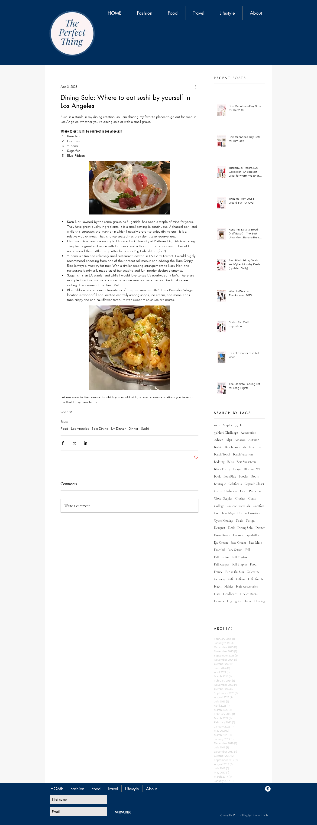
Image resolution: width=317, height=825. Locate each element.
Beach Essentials (235, 447)
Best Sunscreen (246, 462)
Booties (244, 476)
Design (250, 521)
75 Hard (240, 425)
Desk (231, 528)
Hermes (219, 601)
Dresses (238, 535)
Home (247, 601)
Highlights (234, 601)
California (235, 484)
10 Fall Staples (223, 425)
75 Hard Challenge (226, 433)
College (219, 506)
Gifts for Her (256, 579)
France (218, 572)
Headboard (230, 594)
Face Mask (255, 543)
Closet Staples (223, 498)
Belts (230, 462)
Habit (218, 586)
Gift (230, 579)
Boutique (220, 484)
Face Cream (238, 543)
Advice (218, 440)
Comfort (258, 506)
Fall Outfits (239, 557)
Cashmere (230, 491)
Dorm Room (222, 535)
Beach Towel (222, 454)
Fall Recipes (222, 564)
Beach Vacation (243, 454)
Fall (247, 550)
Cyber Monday (223, 521)
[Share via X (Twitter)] (74, 443)
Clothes (240, 498)
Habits (228, 586)
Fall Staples (239, 564)
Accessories (248, 433)
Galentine (253, 572)
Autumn (253, 440)
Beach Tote (256, 447)
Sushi (145, 429)
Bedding (219, 462)
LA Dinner (118, 429)
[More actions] (195, 86)
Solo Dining (100, 429)
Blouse (237, 469)
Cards (218, 491)
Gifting (240, 579)
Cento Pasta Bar (250, 491)
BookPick (229, 476)
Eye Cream (221, 543)
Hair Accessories (247, 586)
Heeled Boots (249, 594)
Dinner (133, 429)
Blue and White (254, 469)
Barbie (218, 447)
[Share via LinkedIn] (85, 443)
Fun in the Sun (234, 572)
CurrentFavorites (248, 513)
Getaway (219, 579)
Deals (239, 521)
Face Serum (235, 550)
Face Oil (219, 550)
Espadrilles (252, 535)
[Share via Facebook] (63, 443)
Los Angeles (80, 429)
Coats (252, 498)
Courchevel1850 (224, 513)
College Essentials (238, 506)
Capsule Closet (254, 484)
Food (64, 429)
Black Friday (222, 469)
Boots (255, 476)
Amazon (240, 440)
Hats (217, 594)
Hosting (259, 601)
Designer (219, 528)
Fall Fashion (222, 557)
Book (217, 476)
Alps (229, 440)
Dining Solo (245, 528)
